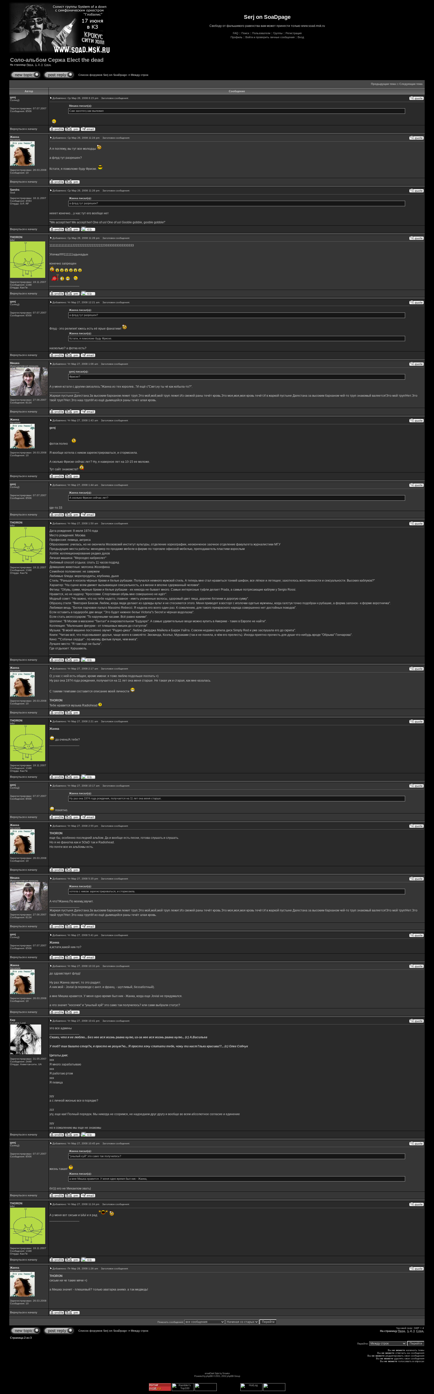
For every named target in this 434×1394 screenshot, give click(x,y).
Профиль (236, 37)
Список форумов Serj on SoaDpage (102, 74)
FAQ (235, 33)
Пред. (30, 64)
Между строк (139, 74)
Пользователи (261, 33)
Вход (301, 37)
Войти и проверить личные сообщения (270, 37)
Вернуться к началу (23, 128)
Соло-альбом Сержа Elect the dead (56, 60)
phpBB (209, 1376)
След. (47, 64)
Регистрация (294, 33)
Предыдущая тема (383, 83)
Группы (278, 33)
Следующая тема (410, 83)
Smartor (226, 1373)
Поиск (245, 33)
